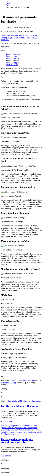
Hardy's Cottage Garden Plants (23, 380)
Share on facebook (13, 54)
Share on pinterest (12, 58)
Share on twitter (12, 56)
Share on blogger (12, 63)
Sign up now (6, 456)
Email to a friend (12, 65)
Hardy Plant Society (8, 383)
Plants (8, 5)
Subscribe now (6, 421)
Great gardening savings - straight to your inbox (17, 441)
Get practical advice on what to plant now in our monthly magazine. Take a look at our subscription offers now (20, 37)
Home (8, 3)
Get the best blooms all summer (20, 406)
